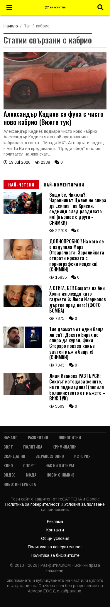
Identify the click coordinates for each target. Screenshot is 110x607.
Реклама (55, 521)
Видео (10, 475)
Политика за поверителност (33, 504)
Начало (11, 26)
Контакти (55, 530)
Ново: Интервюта (20, 484)
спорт (29, 465)
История (82, 456)
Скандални (14, 456)
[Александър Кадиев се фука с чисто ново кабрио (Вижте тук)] (55, 108)
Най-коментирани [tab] (64, 185)
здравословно (49, 456)
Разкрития (38, 437)
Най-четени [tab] (21, 185)
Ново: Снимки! (60, 475)
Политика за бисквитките (55, 555)
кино (8, 465)
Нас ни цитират (60, 465)
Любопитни (69, 437)
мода (31, 475)
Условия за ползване (84, 504)
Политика (32, 447)
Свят (8, 447)
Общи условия (55, 538)
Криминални (65, 447)
